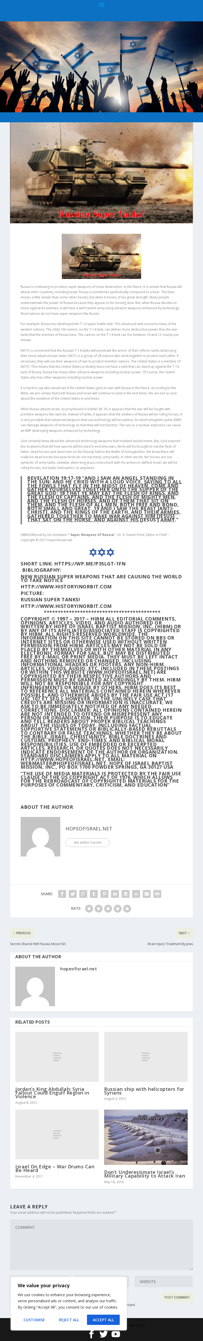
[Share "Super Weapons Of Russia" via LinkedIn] (115, 894)
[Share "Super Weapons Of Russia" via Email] (146, 894)
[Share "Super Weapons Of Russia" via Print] (157, 894)
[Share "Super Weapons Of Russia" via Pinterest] (104, 894)
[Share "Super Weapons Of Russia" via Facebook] (62, 894)
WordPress (137, 1325)
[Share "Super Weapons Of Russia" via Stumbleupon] (136, 894)
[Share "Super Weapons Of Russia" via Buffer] (125, 894)
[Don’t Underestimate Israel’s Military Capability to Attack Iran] (146, 1137)
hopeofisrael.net (89, 828)
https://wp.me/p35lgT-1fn (90, 563)
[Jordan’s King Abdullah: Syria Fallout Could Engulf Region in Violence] (57, 1057)
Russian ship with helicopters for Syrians (144, 1091)
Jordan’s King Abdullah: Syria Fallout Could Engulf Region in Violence (52, 1093)
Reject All (69, 1319)
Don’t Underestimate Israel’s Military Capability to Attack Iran (144, 1174)
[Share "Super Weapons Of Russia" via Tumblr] (94, 894)
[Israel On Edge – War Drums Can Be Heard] (57, 1134)
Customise (34, 1319)
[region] (69, 1303)
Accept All (103, 1319)
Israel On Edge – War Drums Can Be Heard (54, 1168)
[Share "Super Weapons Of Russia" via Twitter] (72, 894)
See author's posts (88, 842)
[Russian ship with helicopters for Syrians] (146, 1057)
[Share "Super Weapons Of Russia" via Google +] (83, 894)
